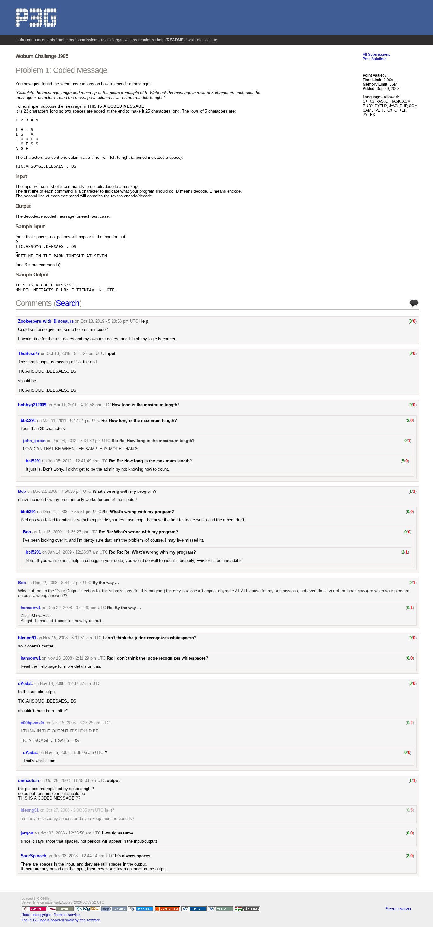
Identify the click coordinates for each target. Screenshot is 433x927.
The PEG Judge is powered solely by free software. (61, 920)
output (113, 780)
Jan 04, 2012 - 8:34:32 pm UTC (81, 440)
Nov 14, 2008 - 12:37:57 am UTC (70, 683)
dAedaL (25, 683)
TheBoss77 (29, 353)
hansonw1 (31, 607)
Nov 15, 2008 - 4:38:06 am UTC (74, 752)
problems (66, 40)
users (106, 40)
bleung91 (27, 637)
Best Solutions (375, 59)
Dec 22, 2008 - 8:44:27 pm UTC (62, 582)
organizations (125, 40)
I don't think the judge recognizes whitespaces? (150, 637)
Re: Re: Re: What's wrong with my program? (152, 552)
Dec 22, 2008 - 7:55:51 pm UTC (72, 511)
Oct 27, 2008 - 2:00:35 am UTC (74, 810)
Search (67, 303)
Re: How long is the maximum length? (139, 420)
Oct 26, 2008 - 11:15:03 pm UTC (76, 780)
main (20, 40)
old (200, 40)
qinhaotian (28, 780)
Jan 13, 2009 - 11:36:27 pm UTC (68, 532)
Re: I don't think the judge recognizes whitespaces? (157, 658)
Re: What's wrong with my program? (138, 511)
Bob (22, 491)
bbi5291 (28, 420)
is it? (109, 810)
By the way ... (106, 582)
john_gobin (34, 440)
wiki (191, 40)
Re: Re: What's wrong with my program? (138, 532)
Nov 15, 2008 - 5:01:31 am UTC (72, 637)
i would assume (117, 833)
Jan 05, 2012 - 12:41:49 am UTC (78, 461)
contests (147, 40)
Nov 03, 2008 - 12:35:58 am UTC (70, 833)
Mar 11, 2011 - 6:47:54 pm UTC (71, 420)
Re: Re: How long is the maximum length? (153, 440)
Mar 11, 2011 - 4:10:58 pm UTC (82, 404)
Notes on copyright (36, 915)
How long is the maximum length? (146, 404)
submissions (87, 40)
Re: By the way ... (124, 607)
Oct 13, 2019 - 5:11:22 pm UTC (75, 353)
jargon (27, 833)
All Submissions (376, 54)
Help (143, 321)
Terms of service (67, 915)
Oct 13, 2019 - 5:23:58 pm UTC (109, 321)
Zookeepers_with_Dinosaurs (46, 321)
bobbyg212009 (32, 404)
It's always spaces (132, 855)
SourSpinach (33, 855)
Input (110, 353)
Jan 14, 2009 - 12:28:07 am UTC (78, 552)
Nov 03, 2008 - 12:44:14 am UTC (83, 855)
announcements (41, 40)
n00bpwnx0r (32, 722)
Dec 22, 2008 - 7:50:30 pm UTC (62, 491)
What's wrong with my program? (125, 491)
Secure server (398, 908)
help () (171, 40)
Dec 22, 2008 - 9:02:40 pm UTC (77, 607)
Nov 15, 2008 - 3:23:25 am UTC (80, 722)
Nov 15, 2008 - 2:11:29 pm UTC (77, 658)
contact (211, 40)
